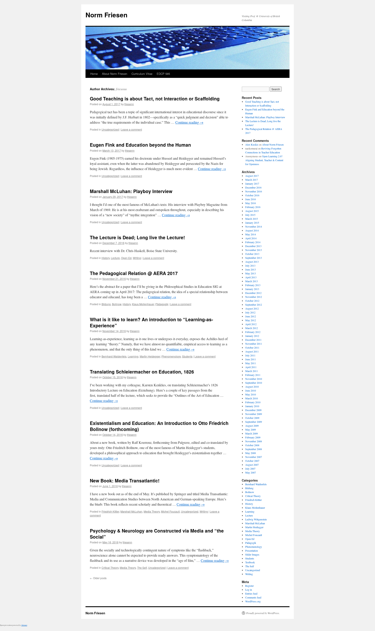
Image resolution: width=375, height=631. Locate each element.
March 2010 (251, 398)
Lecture (115, 258)
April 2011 (251, 367)
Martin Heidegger (150, 356)
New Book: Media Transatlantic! (125, 480)
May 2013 (250, 273)
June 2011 (250, 359)
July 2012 (250, 312)
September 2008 (253, 449)
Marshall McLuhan (131, 511)
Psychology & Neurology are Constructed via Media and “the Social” (157, 533)
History (106, 258)
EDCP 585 (163, 74)
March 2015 (251, 218)
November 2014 (253, 226)
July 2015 (250, 214)
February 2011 (252, 375)
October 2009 (252, 418)
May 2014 (250, 234)
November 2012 (253, 296)
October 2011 (252, 347)
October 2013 (252, 254)
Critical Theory (110, 567)
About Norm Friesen (114, 74)
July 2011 (250, 355)
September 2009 (253, 421)
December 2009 (253, 410)
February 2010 (252, 402)
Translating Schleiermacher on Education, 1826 (142, 371)
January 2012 (252, 336)
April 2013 (251, 277)
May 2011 (250, 363)
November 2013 (253, 250)
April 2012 (251, 324)
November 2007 (253, 457)
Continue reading (189, 122)
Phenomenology (171, 356)
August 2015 (252, 211)
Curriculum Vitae (142, 74)
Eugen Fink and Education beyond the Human (140, 144)
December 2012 (253, 293)
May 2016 (250, 203)
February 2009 (252, 437)
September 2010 (253, 382)
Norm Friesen (106, 14)
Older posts (98, 578)
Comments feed (253, 597)
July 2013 (250, 265)
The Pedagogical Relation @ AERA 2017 (134, 273)
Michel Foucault (170, 511)
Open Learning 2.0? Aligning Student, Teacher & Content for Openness (264, 160)
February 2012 (252, 332)
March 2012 (251, 328)
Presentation (251, 550)
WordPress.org (253, 601)
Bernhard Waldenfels (114, 356)
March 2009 (251, 433)
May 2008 (250, 453)
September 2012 (253, 304)
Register (249, 585)
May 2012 (250, 320)
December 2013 (253, 246)
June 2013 (250, 269)
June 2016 (250, 199)
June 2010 (250, 390)
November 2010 (253, 378)
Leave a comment (131, 129)
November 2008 (253, 441)
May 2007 (250, 472)
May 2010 (250, 394)
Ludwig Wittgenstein (256, 519)
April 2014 (251, 238)
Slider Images (252, 554)
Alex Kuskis (251, 144)
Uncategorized (110, 129)
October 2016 (252, 195)
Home (94, 74)
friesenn (121, 89)
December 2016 (253, 187)
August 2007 (252, 464)
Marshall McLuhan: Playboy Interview (131, 191)
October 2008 (252, 445)
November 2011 (253, 343)
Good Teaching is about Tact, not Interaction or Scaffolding (155, 98)
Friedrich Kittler (110, 511)
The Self (142, 567)
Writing (137, 258)
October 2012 (252, 300)
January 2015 (252, 222)
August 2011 (252, 351)
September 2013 (253, 257)
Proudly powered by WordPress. (263, 613)
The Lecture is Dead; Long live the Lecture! (137, 237)
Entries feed (251, 593)
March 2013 (251, 281)
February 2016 (252, 207)
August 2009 (252, 425)
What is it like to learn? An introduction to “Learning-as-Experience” (151, 322)
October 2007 (252, 460)
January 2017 (252, 183)
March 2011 (251, 371)
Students (187, 356)
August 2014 (252, 230)
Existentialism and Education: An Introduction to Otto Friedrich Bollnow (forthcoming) (159, 426)
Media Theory (152, 511)
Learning (133, 356)
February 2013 (252, 285)
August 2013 (252, 261)
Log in (248, 589)
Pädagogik (161, 304)
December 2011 (253, 339)
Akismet (24, 625)
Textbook (250, 562)
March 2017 (251, 179)
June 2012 (250, 316)
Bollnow (116, 304)
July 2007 (250, 468)
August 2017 (252, 175)
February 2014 (252, 242)
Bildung (106, 304)
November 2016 (253, 191)
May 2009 (250, 429)
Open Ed (126, 258)
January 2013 (252, 289)
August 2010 (252, 386)
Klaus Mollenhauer (143, 304)
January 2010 (252, 406)
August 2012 (252, 308)
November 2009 (253, 414)
